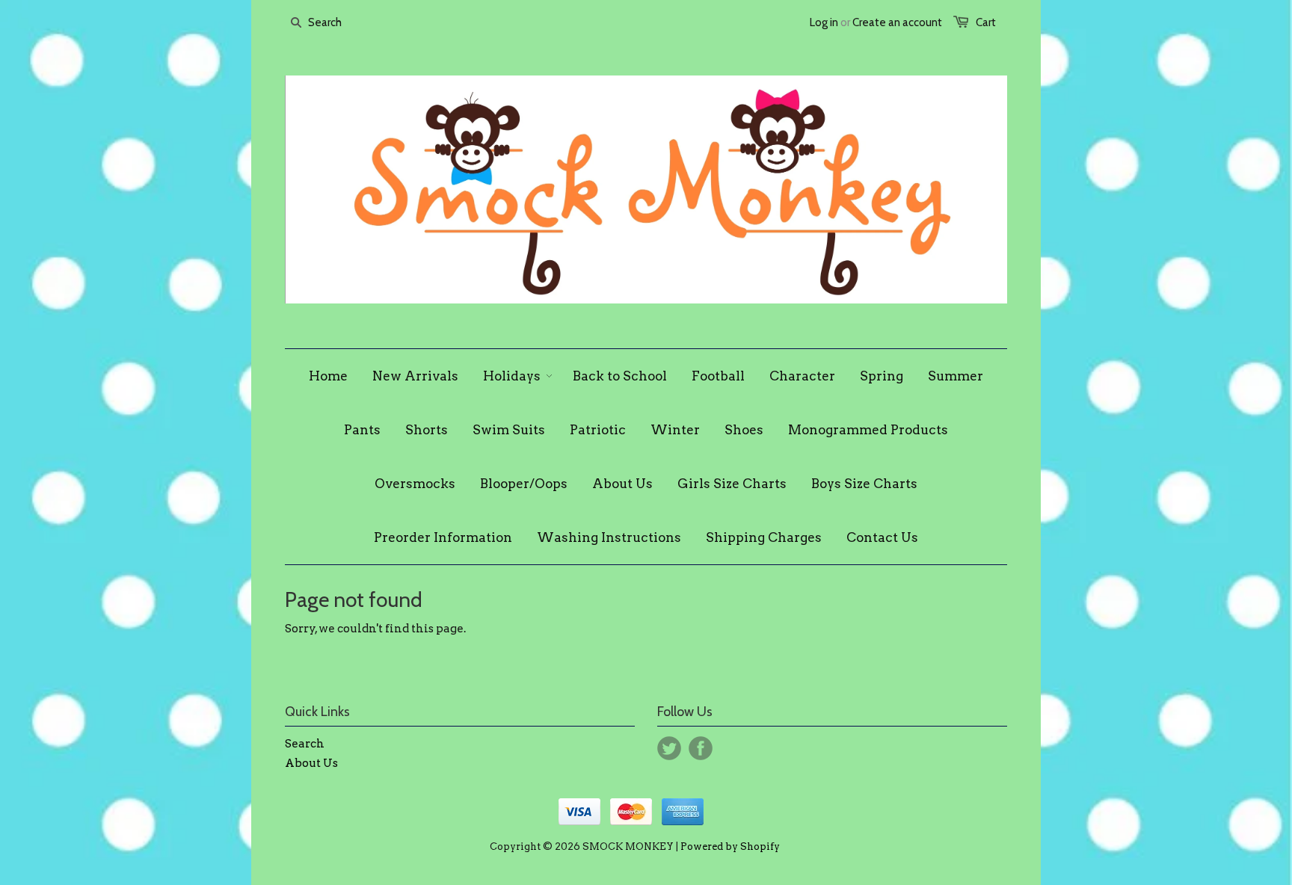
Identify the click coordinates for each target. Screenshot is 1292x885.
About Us (311, 763)
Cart (986, 22)
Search (304, 743)
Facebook (701, 748)
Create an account (897, 22)
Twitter (669, 748)
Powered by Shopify (730, 846)
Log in (824, 22)
